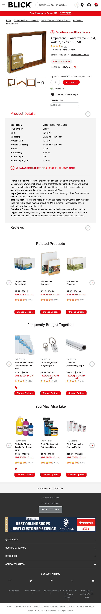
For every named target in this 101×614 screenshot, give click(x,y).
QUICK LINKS (11, 539)
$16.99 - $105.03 (75, 454)
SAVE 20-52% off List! (24, 457)
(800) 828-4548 (52, 497)
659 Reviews (55, 50)
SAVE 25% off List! (61, 61)
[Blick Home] (20, 5)
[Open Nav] (3, 5)
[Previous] (9, 282)
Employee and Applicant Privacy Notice (86, 594)
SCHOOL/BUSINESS (15, 564)
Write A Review (69, 50)
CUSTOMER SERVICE (15, 548)
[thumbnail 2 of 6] (21, 82)
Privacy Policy (14, 591)
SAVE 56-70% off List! (76, 457)
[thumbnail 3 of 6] (31, 82)
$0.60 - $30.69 (21, 372)
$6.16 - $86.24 (47, 291)
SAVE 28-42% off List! (76, 295)
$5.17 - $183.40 (22, 454)
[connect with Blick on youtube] (93, 582)
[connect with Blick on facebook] (10, 582)
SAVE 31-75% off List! (50, 457)
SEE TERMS (65, 13)
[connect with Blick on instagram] (51, 582)
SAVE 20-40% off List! (24, 295)
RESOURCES (11, 556)
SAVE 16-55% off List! (24, 376)
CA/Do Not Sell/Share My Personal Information (68, 594)
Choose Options (25, 312)
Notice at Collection (32, 591)
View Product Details (80, 54)
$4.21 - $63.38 (47, 454)
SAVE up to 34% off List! (76, 377)
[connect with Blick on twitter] (30, 582)
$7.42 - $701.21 (22, 291)
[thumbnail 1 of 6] (11, 82)
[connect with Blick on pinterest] (72, 582)
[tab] (50, 113)
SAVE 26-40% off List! (50, 295)
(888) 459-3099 (52, 503)
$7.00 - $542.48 (74, 291)
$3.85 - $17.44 (47, 372)
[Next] (92, 282)
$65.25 (67, 67)
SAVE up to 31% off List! (50, 377)
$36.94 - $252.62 (75, 372)
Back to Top (49, 509)
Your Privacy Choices (50, 591)
